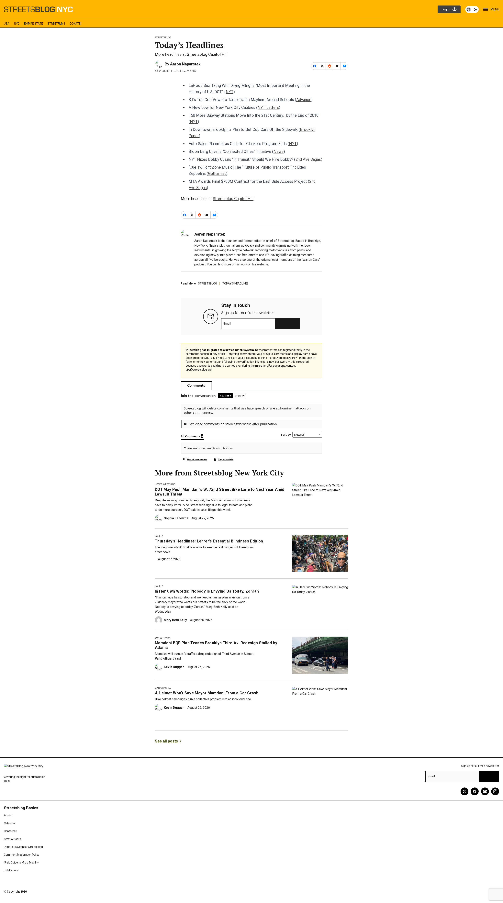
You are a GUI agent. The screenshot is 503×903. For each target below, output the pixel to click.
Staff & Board (12, 839)
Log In (446, 9)
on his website (258, 264)
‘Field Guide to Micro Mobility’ (21, 862)
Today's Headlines (235, 283)
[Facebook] (475, 791)
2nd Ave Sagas (308, 159)
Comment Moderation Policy (21, 854)
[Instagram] (495, 791)
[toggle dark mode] (472, 9)
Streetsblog (163, 37)
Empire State (33, 23)
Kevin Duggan (174, 667)
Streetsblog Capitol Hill (233, 198)
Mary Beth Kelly (175, 620)
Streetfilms (56, 23)
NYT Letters (268, 107)
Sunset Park (163, 638)
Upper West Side (165, 484)
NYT (229, 91)
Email (227, 323)
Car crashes (163, 688)
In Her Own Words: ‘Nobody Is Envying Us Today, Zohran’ (207, 591)
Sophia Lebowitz (176, 518)
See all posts (166, 741)
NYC (16, 23)
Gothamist (217, 173)
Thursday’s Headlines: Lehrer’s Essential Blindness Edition (209, 541)
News (279, 151)
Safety (159, 536)
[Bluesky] (485, 791)
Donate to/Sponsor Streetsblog (23, 846)
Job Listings (11, 870)
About (8, 815)
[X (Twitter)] (464, 791)
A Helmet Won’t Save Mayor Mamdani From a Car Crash (206, 693)
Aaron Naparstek (185, 64)
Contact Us (10, 831)
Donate (75, 23)
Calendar (9, 823)
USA (6, 23)
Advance (303, 99)
